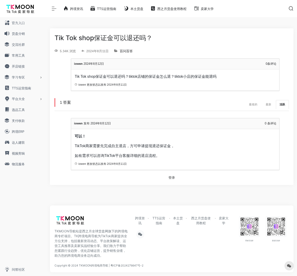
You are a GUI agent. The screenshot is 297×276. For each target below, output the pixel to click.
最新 (268, 104)
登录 (171, 177)
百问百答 (126, 51)
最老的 (253, 104)
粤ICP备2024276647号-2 (126, 265)
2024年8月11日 (117, 84)
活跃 (282, 104)
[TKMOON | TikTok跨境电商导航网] (73, 221)
